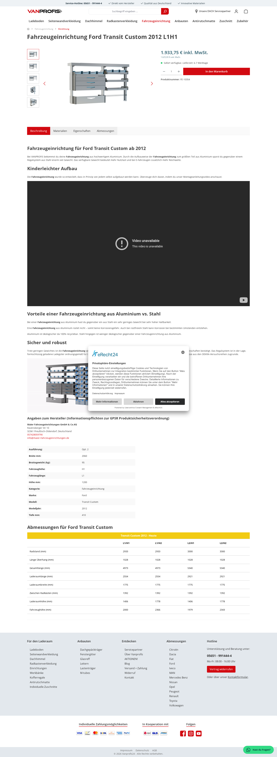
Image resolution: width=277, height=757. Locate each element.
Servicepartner (134, 649)
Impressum (126, 750)
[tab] (37, 131)
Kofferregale (37, 677)
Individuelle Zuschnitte (43, 687)
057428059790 (35, 434)
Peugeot (174, 691)
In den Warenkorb (217, 71)
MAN (172, 673)
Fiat (171, 659)
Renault (174, 696)
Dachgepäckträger (91, 649)
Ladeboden (36, 649)
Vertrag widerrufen (221, 669)
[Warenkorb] (246, 11)
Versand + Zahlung (136, 668)
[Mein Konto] (236, 11)
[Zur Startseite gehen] (44, 11)
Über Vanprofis (134, 654)
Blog (127, 663)
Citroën (173, 649)
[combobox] (125, 11)
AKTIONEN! (131, 659)
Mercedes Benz (178, 677)
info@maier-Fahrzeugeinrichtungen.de (48, 437)
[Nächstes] (151, 83)
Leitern (84, 663)
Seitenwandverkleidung (44, 654)
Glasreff (85, 659)
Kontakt (129, 677)
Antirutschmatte (40, 682)
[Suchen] (165, 11)
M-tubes (85, 673)
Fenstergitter (88, 654)
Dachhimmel (37, 659)
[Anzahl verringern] (164, 71)
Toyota (173, 701)
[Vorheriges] (44, 83)
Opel (172, 687)
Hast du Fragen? (261, 749)
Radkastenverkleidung (43, 663)
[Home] (28, 28)
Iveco (172, 668)
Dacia (172, 654)
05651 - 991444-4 (219, 656)
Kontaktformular (238, 677)
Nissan (173, 682)
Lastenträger (88, 668)
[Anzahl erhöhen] (179, 71)
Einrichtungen (38, 668)
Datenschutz (142, 750)
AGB (154, 750)
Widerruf (130, 673)
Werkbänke (36, 673)
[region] (91, 83)
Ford (172, 663)
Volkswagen (176, 705)
